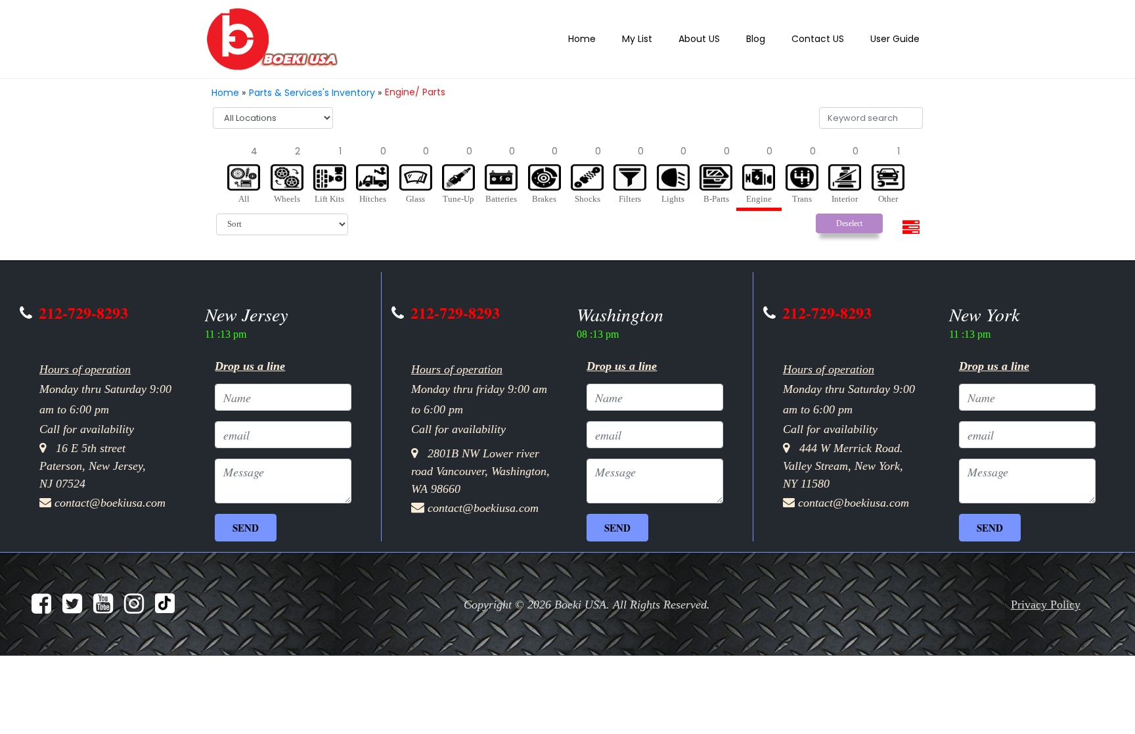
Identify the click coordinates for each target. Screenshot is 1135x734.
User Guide (898, 38)
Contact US (827, 38)
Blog (768, 38)
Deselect (849, 219)
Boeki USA (583, 595)
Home (607, 38)
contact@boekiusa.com (117, 493)
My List (658, 38)
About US (715, 38)
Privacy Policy (1041, 595)
